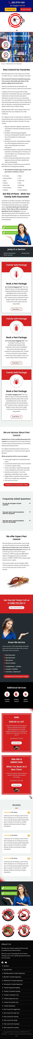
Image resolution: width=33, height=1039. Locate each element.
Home (3, 64)
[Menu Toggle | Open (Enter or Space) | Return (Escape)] (17, 30)
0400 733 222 (16, 603)
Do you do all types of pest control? (12, 504)
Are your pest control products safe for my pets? (13, 512)
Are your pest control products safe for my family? (13, 521)
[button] (16, 504)
